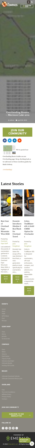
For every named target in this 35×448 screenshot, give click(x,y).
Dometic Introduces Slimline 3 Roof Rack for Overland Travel (17, 229)
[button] (28, 2)
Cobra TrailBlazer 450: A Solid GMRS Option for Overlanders (29, 229)
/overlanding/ (7, 169)
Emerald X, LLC (13, 444)
